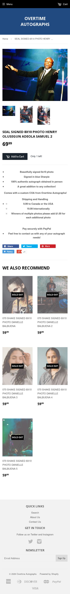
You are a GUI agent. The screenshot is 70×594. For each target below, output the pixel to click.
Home (5, 38)
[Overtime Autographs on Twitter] (30, 542)
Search (35, 512)
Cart (65, 4)
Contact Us (35, 521)
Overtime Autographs (35, 21)
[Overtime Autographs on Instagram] (39, 542)
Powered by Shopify (49, 573)
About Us (35, 517)
